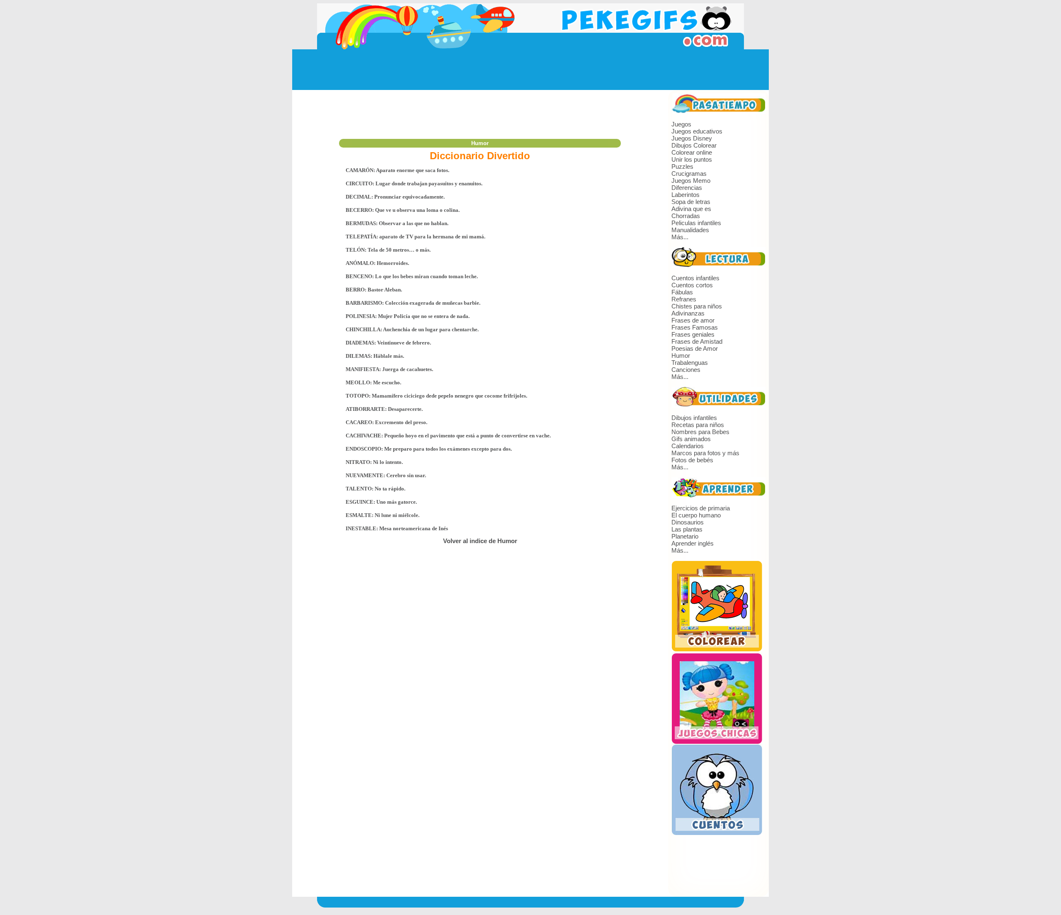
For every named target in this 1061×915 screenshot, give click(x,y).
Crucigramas (689, 173)
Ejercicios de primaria (700, 508)
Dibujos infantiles (694, 417)
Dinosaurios (687, 522)
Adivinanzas (688, 313)
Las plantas (686, 529)
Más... (679, 236)
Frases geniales (693, 334)
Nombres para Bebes (700, 431)
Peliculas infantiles (696, 222)
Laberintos (685, 194)
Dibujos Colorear (694, 145)
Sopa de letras (690, 201)
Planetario (684, 536)
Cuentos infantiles (695, 278)
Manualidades (690, 229)
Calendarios (687, 445)
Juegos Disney (691, 138)
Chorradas (685, 215)
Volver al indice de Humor (480, 540)
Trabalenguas (689, 362)
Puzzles (682, 166)
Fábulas (682, 292)
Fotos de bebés (692, 460)
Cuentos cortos (692, 285)
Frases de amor (693, 320)
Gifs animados (691, 438)
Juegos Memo (690, 180)
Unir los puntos (691, 159)
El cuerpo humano (696, 515)
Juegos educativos (696, 131)
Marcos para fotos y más (705, 452)
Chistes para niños (696, 306)
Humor (680, 355)
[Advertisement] (530, 69)
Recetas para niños (697, 424)
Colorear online (691, 152)
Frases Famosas (694, 327)
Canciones (685, 369)
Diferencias (686, 187)
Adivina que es (691, 208)
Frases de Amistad (696, 341)
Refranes (683, 299)
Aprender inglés (692, 543)
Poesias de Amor (694, 348)
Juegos (681, 124)
